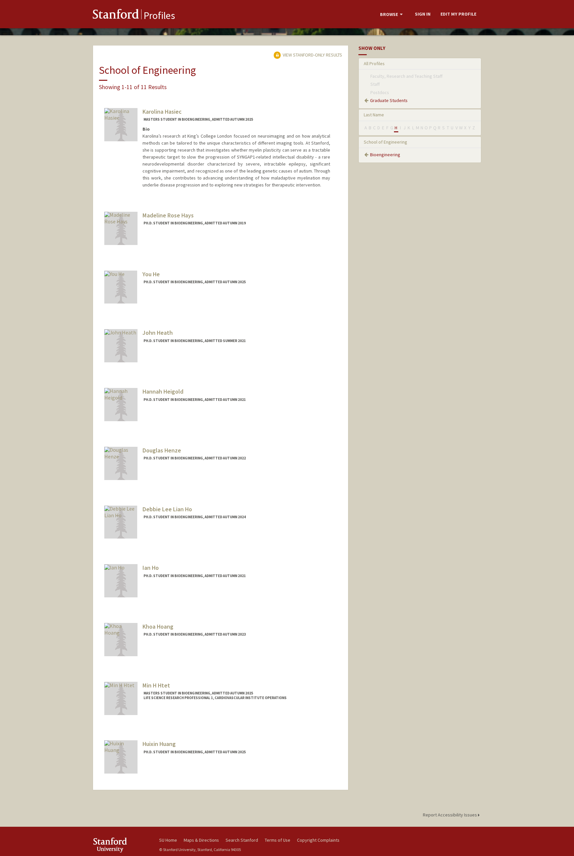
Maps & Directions (201, 840)
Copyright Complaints (318, 840)
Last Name (374, 115)
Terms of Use (277, 840)
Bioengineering (385, 155)
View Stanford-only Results (312, 55)
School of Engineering (385, 142)
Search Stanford (242, 840)
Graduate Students (389, 100)
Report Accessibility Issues (450, 815)
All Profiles (374, 63)
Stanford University (121, 845)
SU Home (168, 840)
